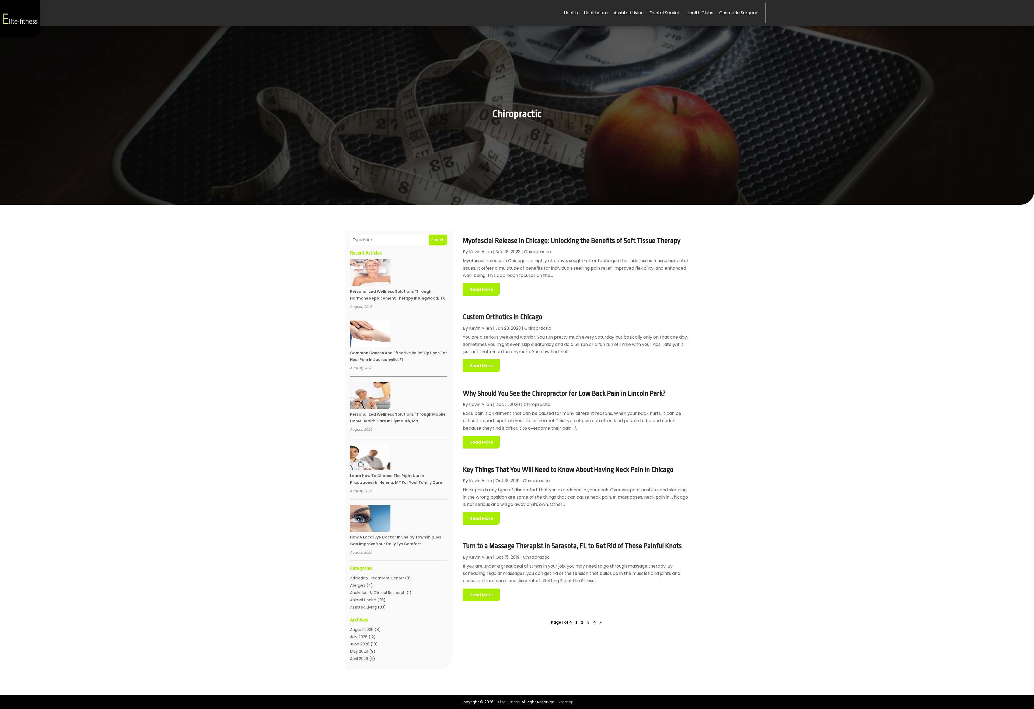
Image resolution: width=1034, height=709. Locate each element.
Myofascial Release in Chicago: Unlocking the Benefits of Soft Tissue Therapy (571, 241)
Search (438, 239)
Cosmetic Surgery (738, 13)
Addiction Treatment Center (377, 578)
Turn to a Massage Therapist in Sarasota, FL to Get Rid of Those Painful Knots (572, 546)
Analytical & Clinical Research (378, 592)
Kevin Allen (480, 252)
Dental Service (664, 13)
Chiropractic (537, 252)
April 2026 (359, 658)
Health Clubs (699, 13)
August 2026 (361, 629)
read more (481, 289)
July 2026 (359, 637)
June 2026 (359, 644)
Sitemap (566, 702)
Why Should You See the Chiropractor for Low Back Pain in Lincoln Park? (564, 393)
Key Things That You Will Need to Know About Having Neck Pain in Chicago (568, 469)
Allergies (357, 585)
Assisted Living (629, 13)
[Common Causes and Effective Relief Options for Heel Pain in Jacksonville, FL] (370, 335)
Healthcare (596, 13)
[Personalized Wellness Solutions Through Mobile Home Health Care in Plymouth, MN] (370, 396)
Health (571, 13)
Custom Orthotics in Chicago (502, 317)
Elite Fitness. (509, 702)
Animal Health (363, 600)
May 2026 (359, 651)
